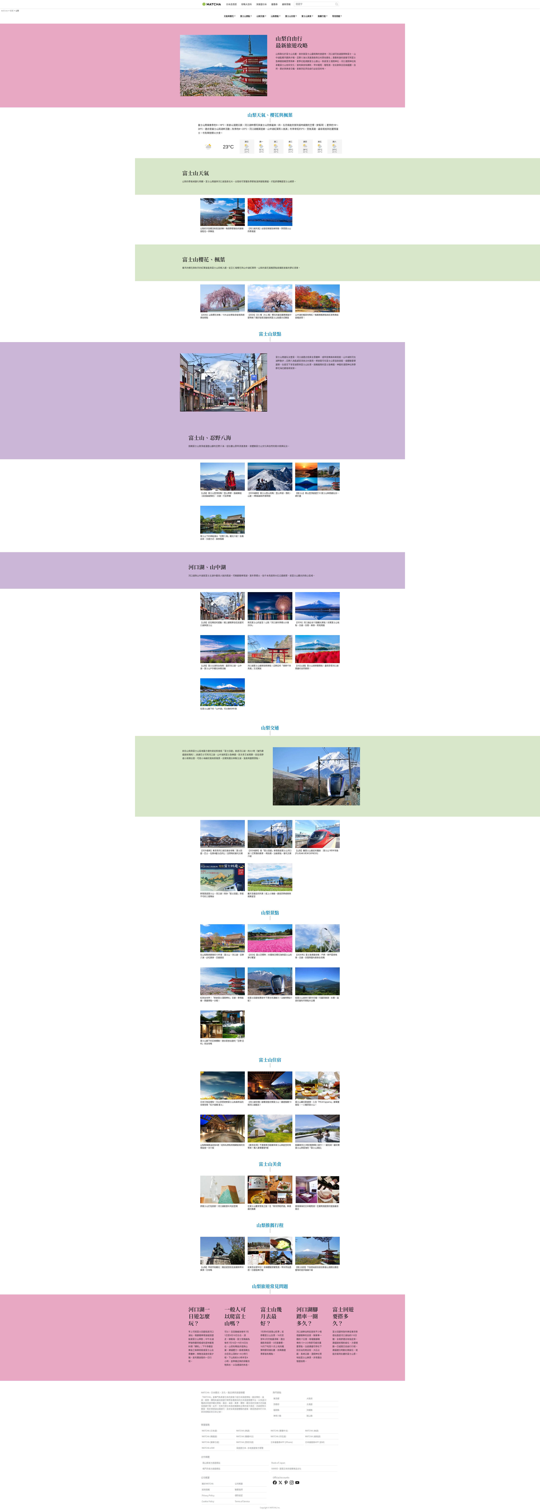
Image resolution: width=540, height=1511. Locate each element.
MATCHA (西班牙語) (245, 1442)
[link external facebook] (275, 1483)
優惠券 (274, 4)
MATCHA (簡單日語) (210, 1442)
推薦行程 (322, 16)
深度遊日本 (261, 4)
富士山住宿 (290, 16)
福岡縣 (276, 1409)
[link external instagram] (292, 1483)
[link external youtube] (297, 1483)
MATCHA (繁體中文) (279, 1430)
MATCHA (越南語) (313, 1436)
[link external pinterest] (286, 1483)
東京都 (276, 1398)
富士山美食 (306, 16)
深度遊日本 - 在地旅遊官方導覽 (249, 1447)
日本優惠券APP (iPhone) (282, 1442)
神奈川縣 (277, 1415)
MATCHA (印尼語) (278, 1436)
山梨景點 (275, 16)
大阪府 (309, 1398)
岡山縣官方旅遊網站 (211, 1462)
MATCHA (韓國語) (209, 1436)
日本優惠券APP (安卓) (315, 1442)
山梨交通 (260, 16)
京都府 (276, 1404)
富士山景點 (245, 16)
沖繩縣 (309, 1409)
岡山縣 (309, 1415)
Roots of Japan (278, 1462)
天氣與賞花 (229, 16)
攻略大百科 (246, 4)
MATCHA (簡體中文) (245, 1436)
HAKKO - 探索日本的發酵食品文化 (286, 1468)
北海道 (309, 1404)
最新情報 (286, 4)
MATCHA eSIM (208, 1447)
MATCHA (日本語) (209, 1430)
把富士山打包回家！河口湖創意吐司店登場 (219, 1206)
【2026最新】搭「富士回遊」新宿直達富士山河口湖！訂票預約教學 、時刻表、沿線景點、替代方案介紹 (270, 853)
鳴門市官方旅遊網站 (211, 1468)
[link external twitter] (281, 1483)
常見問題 (336, 16)
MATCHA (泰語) (312, 1430)
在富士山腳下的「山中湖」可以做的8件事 (218, 709)
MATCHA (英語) (243, 1430)
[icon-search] (337, 4)
